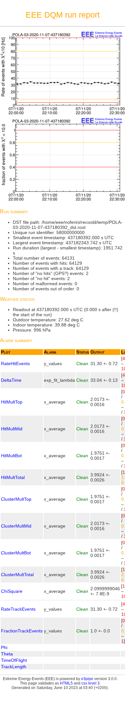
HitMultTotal (13, 477)
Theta (7, 653)
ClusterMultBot (16, 552)
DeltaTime (11, 380)
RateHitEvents (15, 363)
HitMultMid (11, 428)
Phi (4, 647)
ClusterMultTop (16, 499)
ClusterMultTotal (17, 574)
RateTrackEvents (18, 609)
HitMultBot (11, 455)
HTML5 (66, 683)
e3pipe (87, 679)
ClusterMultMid (16, 526)
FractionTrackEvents (22, 630)
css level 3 (90, 683)
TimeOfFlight (14, 660)
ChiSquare (11, 591)
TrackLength (13, 666)
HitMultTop (11, 401)
